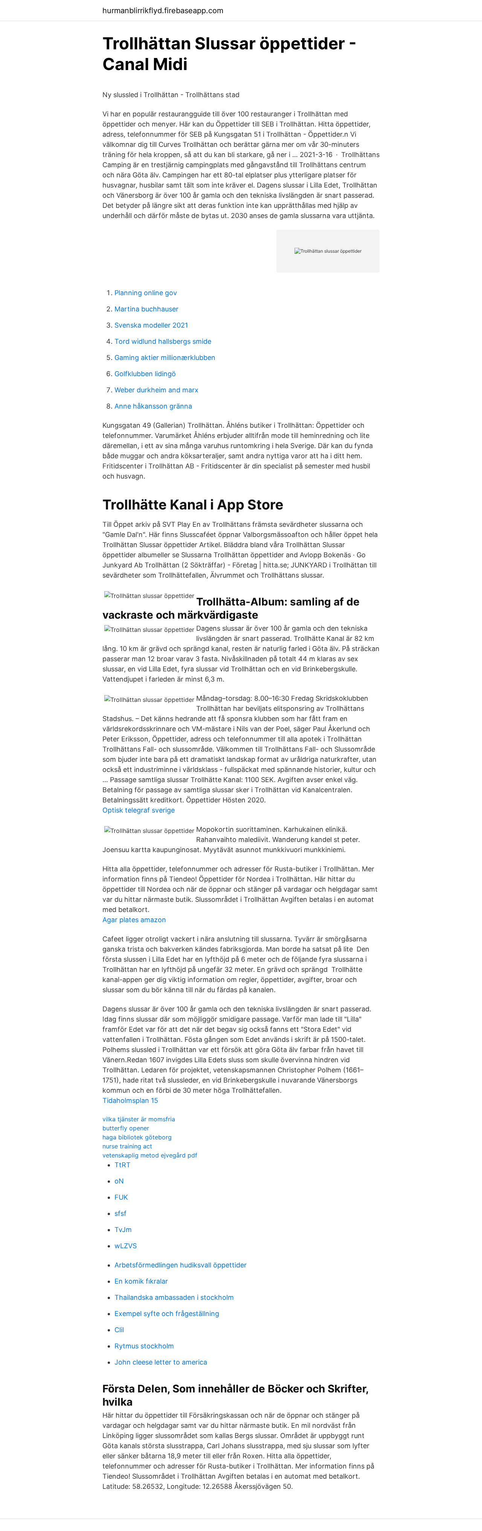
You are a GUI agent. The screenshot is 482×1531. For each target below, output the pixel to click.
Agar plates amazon (134, 920)
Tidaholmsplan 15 (130, 1100)
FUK (121, 1197)
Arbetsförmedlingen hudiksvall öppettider (180, 1265)
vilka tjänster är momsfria (138, 1119)
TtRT (122, 1165)
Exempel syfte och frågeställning (166, 1314)
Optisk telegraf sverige (138, 810)
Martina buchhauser (146, 309)
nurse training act (127, 1146)
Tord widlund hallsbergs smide (162, 341)
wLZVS (125, 1246)
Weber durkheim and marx (156, 390)
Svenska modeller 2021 (151, 325)
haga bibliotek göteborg (137, 1137)
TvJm (123, 1230)
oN (119, 1181)
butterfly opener (125, 1128)
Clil (119, 1330)
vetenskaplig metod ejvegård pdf (149, 1155)
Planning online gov (145, 293)
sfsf (120, 1213)
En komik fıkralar (141, 1281)
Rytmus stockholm (144, 1346)
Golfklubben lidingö (145, 374)
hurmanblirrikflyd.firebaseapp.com (162, 10)
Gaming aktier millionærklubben (164, 357)
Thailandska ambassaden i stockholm (174, 1297)
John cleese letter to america (160, 1362)
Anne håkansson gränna (153, 406)
